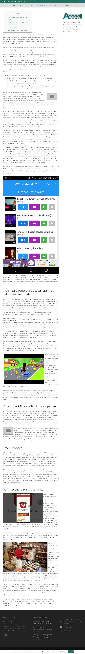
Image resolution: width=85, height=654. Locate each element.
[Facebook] (80, 1)
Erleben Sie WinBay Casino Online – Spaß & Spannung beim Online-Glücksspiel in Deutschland (43, 635)
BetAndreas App (13, 27)
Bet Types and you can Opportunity (18, 30)
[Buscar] (71, 5)
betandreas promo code (31, 305)
